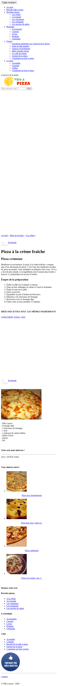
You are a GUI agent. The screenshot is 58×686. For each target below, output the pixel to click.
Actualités (16, 63)
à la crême (16, 14)
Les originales (18, 22)
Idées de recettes (17, 235)
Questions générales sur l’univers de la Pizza (31, 44)
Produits (15, 36)
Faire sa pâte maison (20, 46)
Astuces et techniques (21, 48)
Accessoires (17, 29)
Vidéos (15, 68)
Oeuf (23, 317)
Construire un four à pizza (23, 58)
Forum (9, 41)
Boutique (10, 27)
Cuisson (15, 31)
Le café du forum (19, 53)
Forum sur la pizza (14, 646)
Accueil (9, 7)
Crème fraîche (7, 317)
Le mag (9, 61)
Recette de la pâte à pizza (17, 644)
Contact (4, 676)
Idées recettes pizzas (20, 51)
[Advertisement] (29, 119)
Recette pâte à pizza (14, 10)
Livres (14, 34)
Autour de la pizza (20, 56)
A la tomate (11, 601)
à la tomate (16, 17)
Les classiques (18, 19)
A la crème (11, 598)
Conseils (15, 65)
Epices (17, 317)
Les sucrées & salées (20, 24)
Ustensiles (16, 39)
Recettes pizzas (12, 12)
